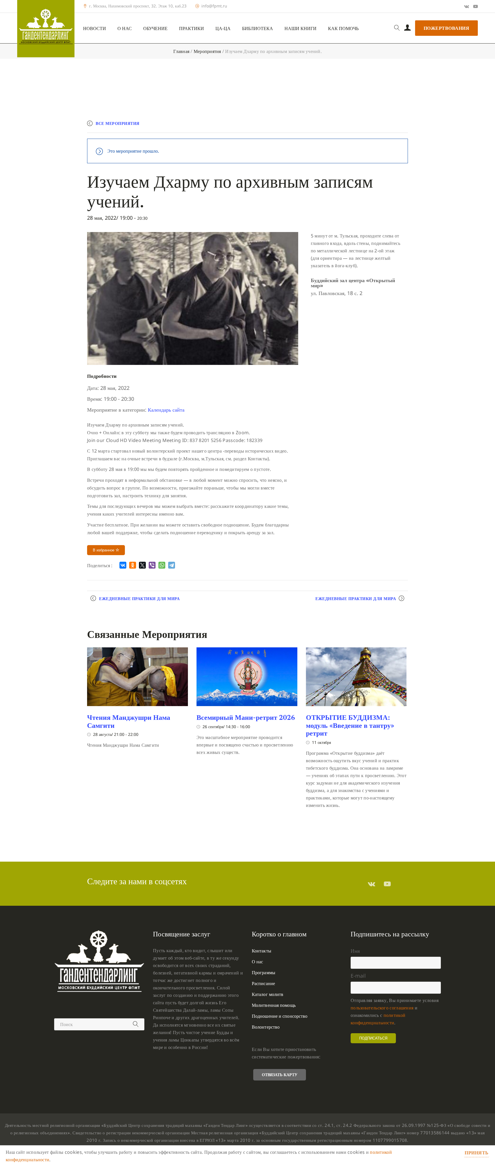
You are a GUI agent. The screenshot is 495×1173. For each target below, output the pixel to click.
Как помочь (343, 28)
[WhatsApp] (161, 565)
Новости (94, 28)
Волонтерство (266, 1027)
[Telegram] (171, 565)
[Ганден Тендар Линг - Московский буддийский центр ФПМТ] (45, 28)
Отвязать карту (279, 1074)
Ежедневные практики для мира (139, 598)
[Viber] (152, 565)
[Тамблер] (371, 883)
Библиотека (257, 28)
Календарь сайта (166, 409)
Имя (355, 950)
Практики (191, 28)
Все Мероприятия (118, 123)
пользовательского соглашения (382, 1008)
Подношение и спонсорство (279, 1016)
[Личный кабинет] (407, 28)
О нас (124, 28)
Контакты (261, 951)
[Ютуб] (475, 6)
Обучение (155, 28)
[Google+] (466, 6)
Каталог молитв (267, 994)
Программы (263, 972)
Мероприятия (207, 51)
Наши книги (300, 28)
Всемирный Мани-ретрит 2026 (246, 717)
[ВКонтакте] (122, 565)
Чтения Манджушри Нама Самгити (128, 721)
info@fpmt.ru (214, 6)
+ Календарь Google (324, 126)
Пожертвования (447, 28)
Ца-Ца (223, 28)
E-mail (358, 975)
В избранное (104, 550)
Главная (181, 51)
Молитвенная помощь (274, 1005)
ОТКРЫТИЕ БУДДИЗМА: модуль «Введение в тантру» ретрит (350, 725)
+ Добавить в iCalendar (381, 126)
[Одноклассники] (132, 565)
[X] (142, 565)
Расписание (263, 983)
